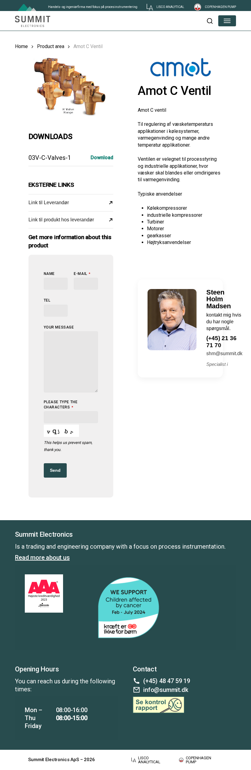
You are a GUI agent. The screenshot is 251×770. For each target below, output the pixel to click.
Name (49, 274)
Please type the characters (61, 404)
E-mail (82, 274)
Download (102, 157)
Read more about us (42, 557)
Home (21, 46)
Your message (59, 327)
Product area (50, 46)
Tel (47, 300)
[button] (209, 21)
